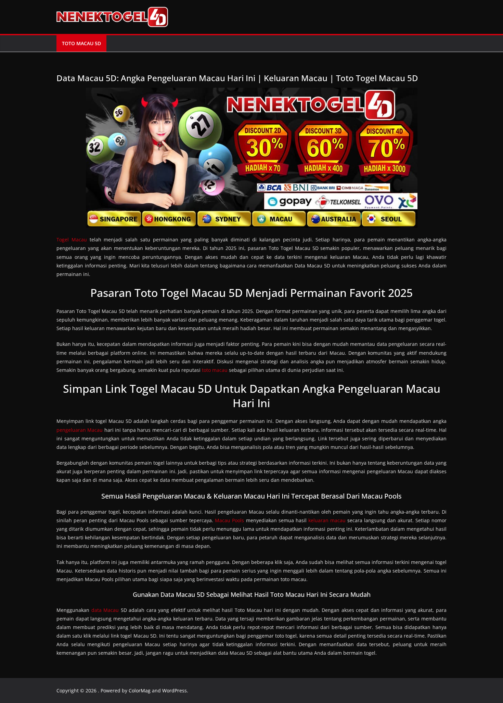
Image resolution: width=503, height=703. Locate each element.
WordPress (174, 690)
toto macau (215, 370)
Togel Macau (71, 239)
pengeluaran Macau (79, 430)
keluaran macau (327, 520)
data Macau (105, 610)
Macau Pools (229, 520)
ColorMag (140, 690)
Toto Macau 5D (81, 43)
